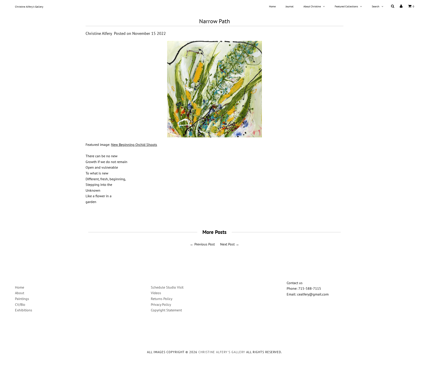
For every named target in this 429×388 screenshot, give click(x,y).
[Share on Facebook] (203, 214)
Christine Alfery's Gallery (29, 6)
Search (375, 6)
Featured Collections (346, 6)
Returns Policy (161, 298)
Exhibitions (23, 310)
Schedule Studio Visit (167, 287)
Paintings (22, 298)
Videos (156, 293)
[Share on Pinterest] (224, 214)
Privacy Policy (161, 304)
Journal (290, 6)
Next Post (227, 244)
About (19, 293)
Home (272, 6)
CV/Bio (20, 304)
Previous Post (204, 244)
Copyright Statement (166, 310)
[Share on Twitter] (213, 214)
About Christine (312, 6)
